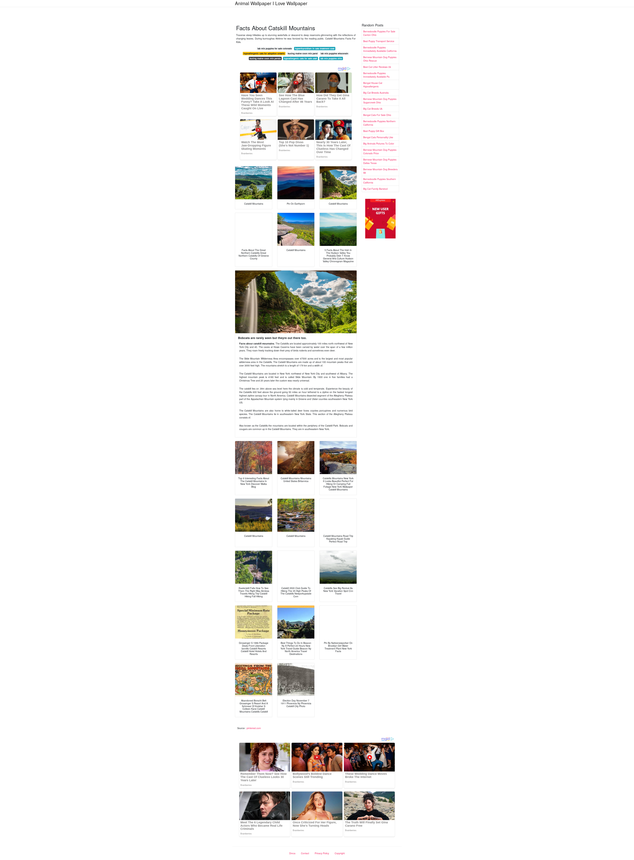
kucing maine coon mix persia (265, 58)
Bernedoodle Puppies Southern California (379, 180)
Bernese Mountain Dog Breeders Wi (380, 171)
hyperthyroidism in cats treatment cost (314, 48)
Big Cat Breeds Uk (372, 108)
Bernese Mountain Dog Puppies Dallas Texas (379, 161)
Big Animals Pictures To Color (378, 143)
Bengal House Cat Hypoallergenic (372, 84)
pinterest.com (254, 728)
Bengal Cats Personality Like (378, 137)
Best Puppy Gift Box (373, 131)
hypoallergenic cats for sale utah (300, 58)
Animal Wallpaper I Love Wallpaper (271, 3)
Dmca (292, 853)
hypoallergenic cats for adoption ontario (264, 53)
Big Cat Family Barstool (375, 188)
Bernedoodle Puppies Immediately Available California (380, 49)
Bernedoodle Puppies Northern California (379, 123)
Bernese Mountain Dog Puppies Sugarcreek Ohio (379, 100)
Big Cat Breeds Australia (376, 92)
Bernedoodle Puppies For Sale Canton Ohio (379, 33)
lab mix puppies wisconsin (334, 53)
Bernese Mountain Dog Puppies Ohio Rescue (379, 58)
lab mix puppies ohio (331, 58)
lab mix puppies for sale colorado (274, 48)
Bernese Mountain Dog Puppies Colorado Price (379, 151)
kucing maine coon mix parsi (303, 53)
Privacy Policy (322, 853)
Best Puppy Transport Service (378, 41)
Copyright (340, 853)
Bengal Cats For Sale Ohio (377, 115)
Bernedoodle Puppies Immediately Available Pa (376, 75)
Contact (305, 853)
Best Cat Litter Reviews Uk (377, 67)
